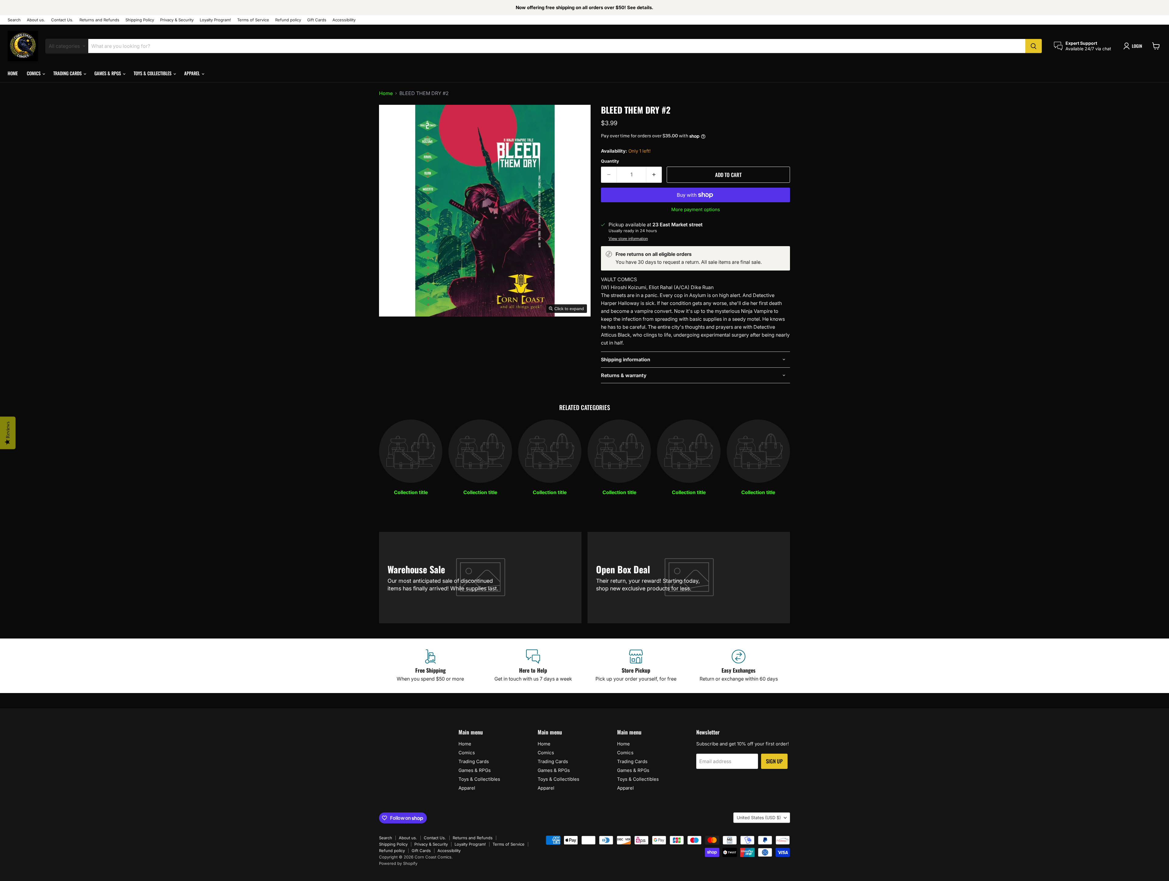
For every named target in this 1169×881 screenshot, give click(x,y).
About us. (36, 20)
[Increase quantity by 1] (654, 175)
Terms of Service (253, 20)
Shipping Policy (139, 20)
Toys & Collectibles (153, 73)
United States (759, 817)
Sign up (774, 761)
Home (13, 73)
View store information (628, 239)
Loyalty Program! (215, 20)
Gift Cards (316, 20)
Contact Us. (62, 20)
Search (14, 20)
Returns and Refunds (99, 20)
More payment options (695, 209)
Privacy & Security (177, 20)
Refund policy (288, 20)
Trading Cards (68, 73)
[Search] (1033, 46)
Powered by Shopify (398, 863)
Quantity (610, 161)
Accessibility (344, 20)
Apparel (192, 73)
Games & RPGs (108, 73)
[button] (1134, 46)
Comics (34, 73)
